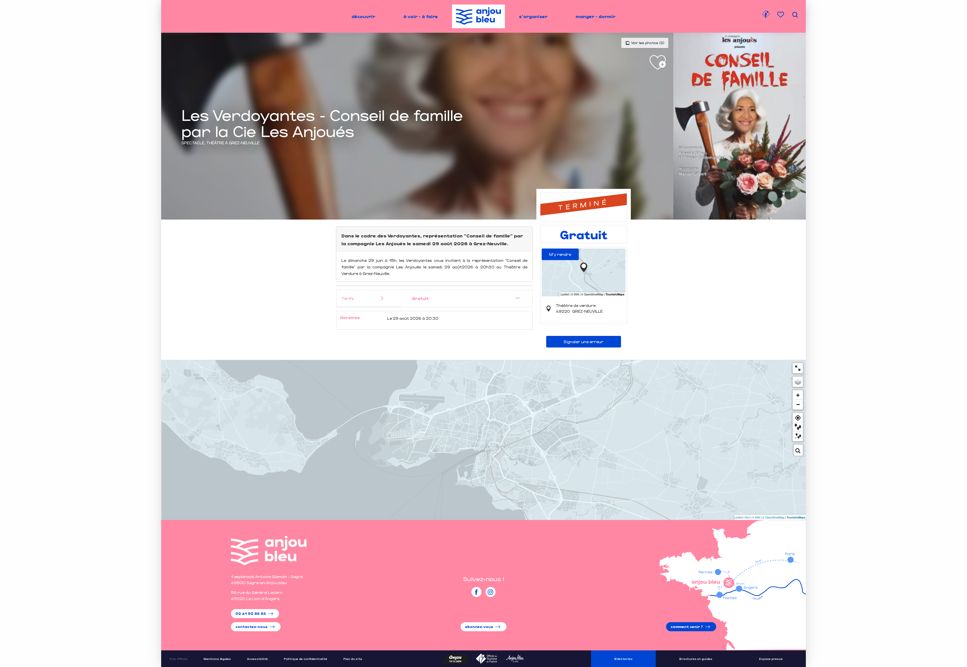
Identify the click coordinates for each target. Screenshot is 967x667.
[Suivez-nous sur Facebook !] (476, 592)
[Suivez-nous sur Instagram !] (491, 592)
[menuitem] (363, 16)
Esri (747, 517)
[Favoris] (781, 14)
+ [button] (798, 395)
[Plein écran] (797, 368)
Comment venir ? (687, 626)
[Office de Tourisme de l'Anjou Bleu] (268, 550)
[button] (795, 14)
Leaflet (739, 517)
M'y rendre (560, 254)
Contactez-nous (251, 626)
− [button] (798, 404)
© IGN (756, 517)
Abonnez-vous (479, 626)
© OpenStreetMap (773, 517)
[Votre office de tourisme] (766, 15)
